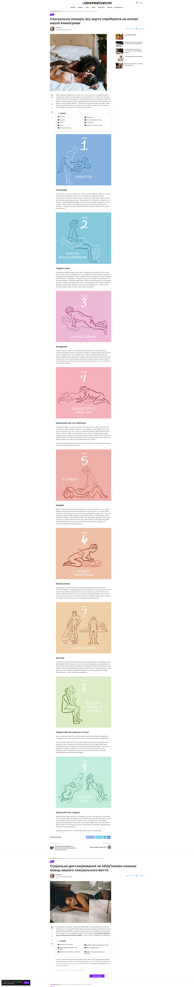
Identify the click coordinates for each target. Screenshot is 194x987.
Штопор (61, 125)
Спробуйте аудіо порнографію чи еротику (97, 945)
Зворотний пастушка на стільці (94, 125)
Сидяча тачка (89, 117)
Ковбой (61, 122)
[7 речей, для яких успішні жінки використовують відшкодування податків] (119, 51)
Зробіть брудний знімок (92, 947)
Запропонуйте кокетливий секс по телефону (67, 948)
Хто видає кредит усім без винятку (133, 56)
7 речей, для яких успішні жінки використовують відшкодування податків (133, 51)
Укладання (62, 119)
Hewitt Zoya (58, 27)
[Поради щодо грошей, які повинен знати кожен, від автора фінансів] (119, 44)
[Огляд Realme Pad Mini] (119, 37)
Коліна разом (89, 122)
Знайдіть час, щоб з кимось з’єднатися (69, 951)
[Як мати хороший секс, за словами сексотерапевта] (119, 66)
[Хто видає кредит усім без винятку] (119, 58)
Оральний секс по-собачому (93, 119)
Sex (52, 14)
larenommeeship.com (97, 3)
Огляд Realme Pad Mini (130, 34)
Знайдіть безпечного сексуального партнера (95, 952)
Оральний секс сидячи (65, 127)
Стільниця (62, 116)
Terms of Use (11, 983)
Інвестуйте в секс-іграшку (66, 944)
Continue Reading (97, 976)
